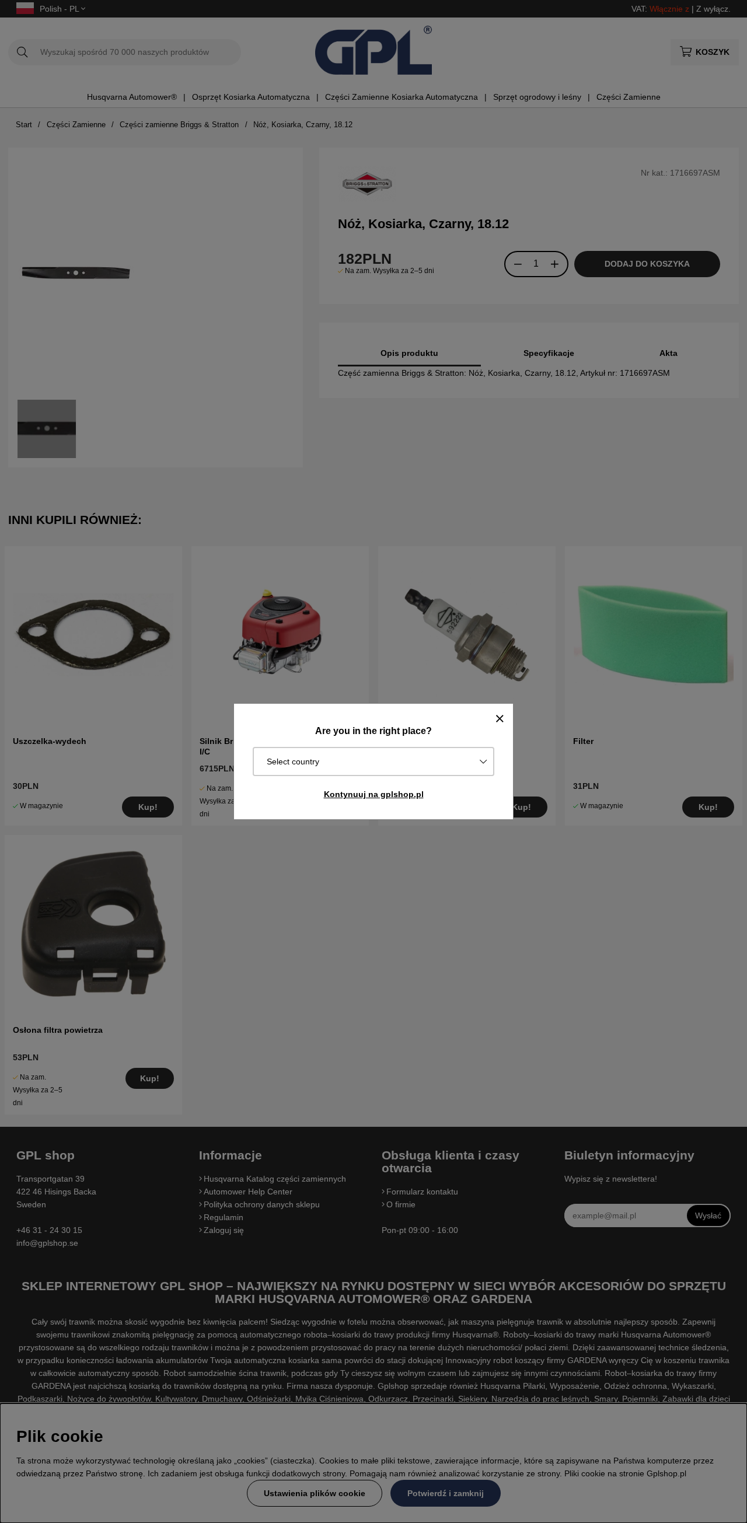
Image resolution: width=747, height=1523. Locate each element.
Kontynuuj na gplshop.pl (374, 794)
